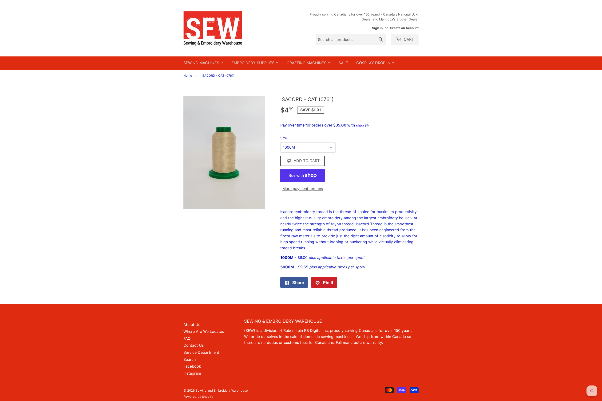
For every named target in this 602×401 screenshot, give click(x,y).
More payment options (302, 188)
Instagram (192, 373)
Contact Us (193, 345)
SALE (343, 62)
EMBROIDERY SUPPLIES (253, 62)
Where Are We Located (203, 331)
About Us (191, 324)
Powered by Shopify (198, 396)
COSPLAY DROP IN (374, 62)
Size (283, 138)
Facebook (192, 366)
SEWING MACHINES (201, 62)
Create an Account (404, 28)
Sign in (377, 28)
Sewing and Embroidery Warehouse (222, 390)
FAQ (186, 338)
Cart (408, 39)
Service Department (201, 352)
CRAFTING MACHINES (307, 62)
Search (189, 359)
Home (187, 75)
